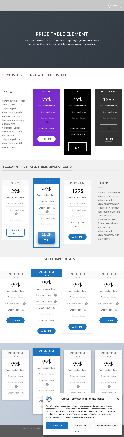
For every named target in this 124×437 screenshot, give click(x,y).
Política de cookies (82, 432)
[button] (117, 398)
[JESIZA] (4, 5)
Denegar (81, 425)
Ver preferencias (106, 425)
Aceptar (57, 425)
